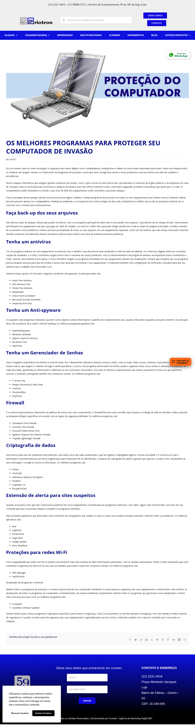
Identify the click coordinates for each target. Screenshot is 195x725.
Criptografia (122, 454)
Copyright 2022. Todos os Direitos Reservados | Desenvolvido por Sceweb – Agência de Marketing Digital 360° (97, 718)
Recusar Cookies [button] (20, 713)
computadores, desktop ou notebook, (54, 201)
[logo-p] (36, 18)
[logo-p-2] (22, 675)
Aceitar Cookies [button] (43, 713)
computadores (93, 168)
